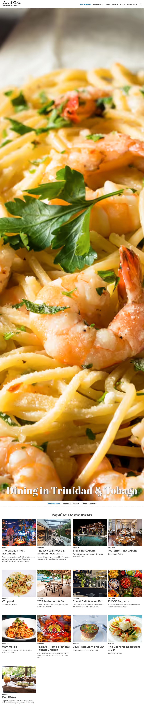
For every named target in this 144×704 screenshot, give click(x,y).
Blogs (122, 4)
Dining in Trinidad (71, 504)
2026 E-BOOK (132, 4)
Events (115, 4)
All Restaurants (54, 504)
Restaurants (85, 4)
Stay (108, 4)
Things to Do (98, 4)
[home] (11, 3)
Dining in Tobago (89, 504)
